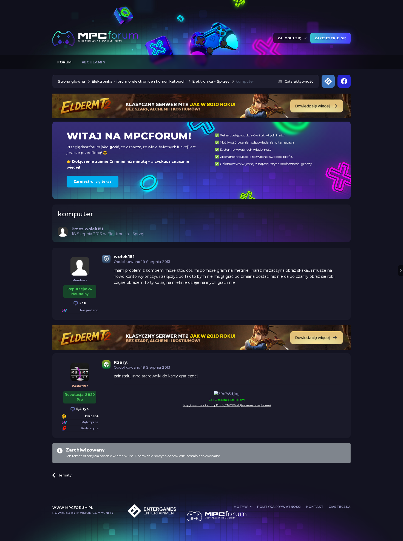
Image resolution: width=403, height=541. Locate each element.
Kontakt (315, 507)
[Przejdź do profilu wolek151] (63, 232)
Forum (64, 62)
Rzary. (121, 362)
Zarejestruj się (330, 38)
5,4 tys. (82, 409)
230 (82, 303)
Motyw (241, 507)
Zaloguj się (290, 38)
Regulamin (94, 62)
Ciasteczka (340, 507)
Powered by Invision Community (83, 513)
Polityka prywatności (279, 507)
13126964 (91, 416)
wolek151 (124, 256)
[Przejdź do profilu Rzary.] (79, 372)
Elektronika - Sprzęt (126, 233)
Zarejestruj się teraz (92, 182)
